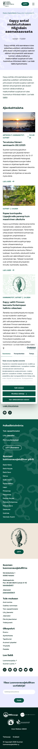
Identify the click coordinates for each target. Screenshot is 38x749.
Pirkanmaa (7, 491)
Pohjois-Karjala (8, 498)
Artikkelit (7, 135)
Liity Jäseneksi (12, 448)
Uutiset (6, 138)
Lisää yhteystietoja (10, 406)
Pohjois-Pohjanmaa (10, 502)
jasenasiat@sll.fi (9, 593)
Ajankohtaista (12, 13)
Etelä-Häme (7, 465)
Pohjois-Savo (8, 506)
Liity (25, 4)
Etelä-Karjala (7, 469)
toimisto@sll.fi (8, 585)
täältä (5, 97)
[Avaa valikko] (33, 4)
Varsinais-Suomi (9, 517)
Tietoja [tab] (31, 353)
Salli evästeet (19, 388)
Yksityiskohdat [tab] (19, 353)
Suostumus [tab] (6, 353)
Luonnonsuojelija (9, 661)
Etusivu (5, 13)
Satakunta (6, 509)
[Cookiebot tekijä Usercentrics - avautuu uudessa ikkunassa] (27, 348)
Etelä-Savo (7, 472)
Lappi (5, 487)
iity (19, 552)
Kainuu (5, 476)
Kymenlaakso (8, 483)
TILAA (19, 700)
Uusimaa (6, 513)
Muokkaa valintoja (17, 394)
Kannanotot (18, 135)
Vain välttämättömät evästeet (19, 399)
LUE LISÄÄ (7, 181)
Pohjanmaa (7, 495)
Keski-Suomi (7, 480)
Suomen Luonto (8, 664)
